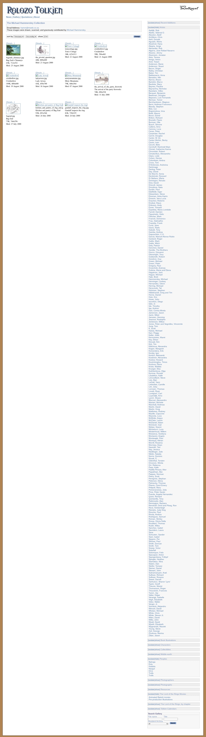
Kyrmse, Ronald (156, 373)
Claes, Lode (154, 156)
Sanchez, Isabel (156, 528)
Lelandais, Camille (157, 384)
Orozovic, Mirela (156, 463)
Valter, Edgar (154, 595)
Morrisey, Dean (155, 445)
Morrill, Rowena (156, 443)
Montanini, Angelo (157, 436)
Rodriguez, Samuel (157, 517)
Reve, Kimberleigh (157, 508)
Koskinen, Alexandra (158, 357)
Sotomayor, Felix (156, 552)
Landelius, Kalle (156, 375)
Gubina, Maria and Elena (160, 270)
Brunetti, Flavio (155, 120)
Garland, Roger (155, 239)
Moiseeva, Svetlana (157, 434)
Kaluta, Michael (155, 331)
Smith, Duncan (155, 543)
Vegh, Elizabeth (155, 599)
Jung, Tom (153, 326)
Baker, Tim (153, 73)
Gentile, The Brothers (158, 250)
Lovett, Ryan (154, 391)
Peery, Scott (154, 476)
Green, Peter (154, 263)
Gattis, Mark (154, 241)
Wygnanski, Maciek (157, 626)
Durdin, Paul (154, 189)
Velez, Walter (154, 602)
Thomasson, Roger (157, 588)
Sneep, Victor (155, 548)
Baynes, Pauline (156, 86)
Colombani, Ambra (157, 160)
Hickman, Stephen (157, 290)
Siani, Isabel (154, 537)
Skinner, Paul (154, 541)
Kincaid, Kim (154, 342)
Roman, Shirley (155, 519)
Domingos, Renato (157, 180)
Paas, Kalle (154, 467)
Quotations (26, 17)
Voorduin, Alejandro (157, 606)
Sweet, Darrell (155, 579)
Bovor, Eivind (154, 115)
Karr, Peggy (154, 333)
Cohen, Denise (155, 158)
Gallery (16, 17)
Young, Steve (154, 629)
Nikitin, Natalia (155, 454)
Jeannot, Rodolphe (157, 319)
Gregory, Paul (155, 266)
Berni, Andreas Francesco (160, 104)
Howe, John (154, 299)
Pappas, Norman (156, 474)
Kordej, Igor (154, 353)
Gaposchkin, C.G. (156, 234)
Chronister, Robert (157, 151)
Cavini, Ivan (154, 142)
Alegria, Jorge (155, 46)
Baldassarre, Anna (157, 75)
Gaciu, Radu (154, 227)
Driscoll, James (155, 185)
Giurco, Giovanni (156, 252)
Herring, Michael (156, 286)
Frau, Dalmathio (156, 221)
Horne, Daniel (155, 295)
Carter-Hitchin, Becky (158, 140)
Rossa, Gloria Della (157, 521)
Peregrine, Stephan (157, 478)
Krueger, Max (155, 369)
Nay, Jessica (154, 449)
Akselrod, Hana (155, 44)
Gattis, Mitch (154, 243)
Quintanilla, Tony (156, 499)
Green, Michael (155, 261)
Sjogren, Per (154, 539)
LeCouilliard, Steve (157, 378)
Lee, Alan (153, 380)
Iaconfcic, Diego (156, 301)
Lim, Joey (153, 387)
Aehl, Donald (154, 39)
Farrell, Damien (155, 212)
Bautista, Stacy (155, 84)
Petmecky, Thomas (157, 483)
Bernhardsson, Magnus (159, 102)
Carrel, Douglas (156, 136)
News (8, 17)
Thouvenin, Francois (158, 591)
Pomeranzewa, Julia (158, 490)
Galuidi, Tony (154, 230)
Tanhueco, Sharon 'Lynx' (159, 582)
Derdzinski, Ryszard (157, 176)
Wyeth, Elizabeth (156, 624)
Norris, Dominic (155, 456)
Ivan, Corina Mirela (157, 310)
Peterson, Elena (156, 481)
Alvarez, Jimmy (155, 53)
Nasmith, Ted (154, 447)
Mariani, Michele (156, 402)
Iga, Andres (154, 308)
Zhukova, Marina (156, 633)
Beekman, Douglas (157, 95)
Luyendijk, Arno (155, 396)
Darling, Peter (155, 169)
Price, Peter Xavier (157, 492)
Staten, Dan (154, 564)
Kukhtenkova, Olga (157, 371)
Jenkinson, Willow (156, 322)
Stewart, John (155, 570)
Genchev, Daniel (156, 248)
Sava (151, 532)
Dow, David (154, 183)
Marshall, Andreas (157, 405)
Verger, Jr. (153, 604)
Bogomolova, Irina (157, 111)
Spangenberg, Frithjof (158, 557)
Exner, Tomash (155, 207)
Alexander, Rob (155, 48)
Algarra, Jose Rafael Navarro (161, 50)
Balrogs (152, 662)
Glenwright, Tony (156, 254)
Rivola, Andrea (155, 514)
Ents (151, 664)
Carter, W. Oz (155, 138)
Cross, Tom (154, 162)
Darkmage (153, 167)
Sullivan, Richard (156, 575)
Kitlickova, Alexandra (158, 346)
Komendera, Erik (156, 351)
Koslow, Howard (156, 360)
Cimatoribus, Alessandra (159, 154)
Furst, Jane (154, 225)
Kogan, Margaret (156, 348)
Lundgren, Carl (155, 393)
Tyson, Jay (153, 593)
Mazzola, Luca (155, 416)
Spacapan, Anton (156, 555)
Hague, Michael (156, 275)
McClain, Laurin (156, 420)
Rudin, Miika (154, 526)
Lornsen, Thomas (156, 389)
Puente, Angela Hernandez (161, 494)
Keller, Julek (154, 335)
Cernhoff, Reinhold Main (159, 147)
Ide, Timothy (154, 306)
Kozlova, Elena (155, 364)
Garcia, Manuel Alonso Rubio (161, 236)
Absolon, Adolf (155, 35)
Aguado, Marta (155, 41)
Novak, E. (153, 458)
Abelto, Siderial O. (157, 33)
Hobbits (152, 666)
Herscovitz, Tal (155, 288)
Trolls (151, 673)
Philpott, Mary (155, 487)
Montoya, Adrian (156, 440)
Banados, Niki (155, 77)
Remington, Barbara (158, 503)
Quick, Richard (155, 496)
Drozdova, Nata (156, 187)
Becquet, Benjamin (157, 93)
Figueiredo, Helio (156, 214)
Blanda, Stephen (156, 106)
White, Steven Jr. (156, 615)
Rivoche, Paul (155, 512)
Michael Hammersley (76, 30)
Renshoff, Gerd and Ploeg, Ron (163, 505)
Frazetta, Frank (155, 223)
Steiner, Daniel (155, 568)
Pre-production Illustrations (161, 699)
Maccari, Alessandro (158, 400)
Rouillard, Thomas (157, 523)
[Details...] (10, 43)
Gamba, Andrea (156, 232)
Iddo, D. (152, 304)
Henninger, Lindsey (157, 281)
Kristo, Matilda (155, 366)
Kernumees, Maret (157, 337)
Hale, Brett (153, 277)
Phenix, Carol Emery (158, 485)
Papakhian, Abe (156, 472)
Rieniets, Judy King (157, 510)
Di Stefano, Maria (156, 178)
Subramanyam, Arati (158, 573)
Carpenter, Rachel (157, 133)
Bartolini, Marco (156, 82)
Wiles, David (154, 617)
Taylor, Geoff (154, 584)
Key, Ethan (153, 340)
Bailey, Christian (156, 71)
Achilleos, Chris (155, 37)
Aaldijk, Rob (154, 30)
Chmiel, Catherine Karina (160, 149)
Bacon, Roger (155, 68)
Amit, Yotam (154, 62)
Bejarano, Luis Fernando (160, 98)
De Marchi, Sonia (156, 174)
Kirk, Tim (152, 344)
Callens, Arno (154, 127)
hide (157, 27)
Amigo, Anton (154, 59)
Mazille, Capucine (156, 413)
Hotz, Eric (153, 297)
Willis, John (154, 620)
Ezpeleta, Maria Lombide (160, 210)
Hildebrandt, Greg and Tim (160, 292)
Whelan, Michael (156, 611)
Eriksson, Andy (155, 205)
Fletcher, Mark (155, 216)
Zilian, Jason (154, 635)
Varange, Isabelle (156, 597)
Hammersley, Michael (158, 279)
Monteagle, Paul (156, 438)
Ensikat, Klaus (155, 203)
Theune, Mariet (155, 586)
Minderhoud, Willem (157, 431)
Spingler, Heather (156, 559)
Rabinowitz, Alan (156, 501)
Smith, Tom (154, 546)
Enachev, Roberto (157, 201)
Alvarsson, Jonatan (157, 55)
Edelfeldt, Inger (155, 192)
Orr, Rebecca (154, 465)
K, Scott (152, 328)
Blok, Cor (153, 109)
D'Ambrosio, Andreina (158, 165)
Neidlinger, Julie (156, 452)
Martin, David (154, 407)
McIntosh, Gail (155, 425)
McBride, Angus (156, 418)
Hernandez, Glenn (157, 284)
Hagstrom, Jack (156, 272)
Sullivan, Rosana (156, 577)
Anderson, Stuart (156, 66)
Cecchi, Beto (154, 145)
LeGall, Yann (154, 382)
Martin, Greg (154, 409)
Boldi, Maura (154, 113)
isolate (151, 23)
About (37, 17)
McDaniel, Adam (156, 422)
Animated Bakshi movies (159, 697)
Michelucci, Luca (156, 429)
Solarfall (152, 550)
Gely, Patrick (154, 245)
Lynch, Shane (155, 398)
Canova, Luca (155, 129)
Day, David (153, 171)
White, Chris (154, 613)
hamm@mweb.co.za (30, 28)
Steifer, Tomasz (155, 566)
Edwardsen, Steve (157, 194)
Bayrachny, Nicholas (158, 89)
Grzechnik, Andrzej (157, 268)
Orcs (151, 671)
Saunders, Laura (156, 530)
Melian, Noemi (155, 427)
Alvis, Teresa (154, 57)
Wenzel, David (155, 608)
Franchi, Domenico (157, 219)
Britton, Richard (155, 118)
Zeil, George (154, 631)
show (157, 23)
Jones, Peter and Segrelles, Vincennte (166, 324)
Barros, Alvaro (155, 80)
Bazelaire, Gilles (156, 91)
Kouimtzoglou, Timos (158, 362)
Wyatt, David (154, 622)
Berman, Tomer (155, 100)
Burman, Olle (154, 122)
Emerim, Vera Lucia (157, 198)
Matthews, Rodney (157, 411)
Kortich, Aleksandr (157, 355)
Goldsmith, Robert (157, 257)
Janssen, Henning (157, 317)
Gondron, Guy (155, 259)
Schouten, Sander (157, 534)
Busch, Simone (155, 124)
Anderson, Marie (156, 64)
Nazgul (152, 669)
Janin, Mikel (154, 315)
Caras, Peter (154, 131)
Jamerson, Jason (156, 313)
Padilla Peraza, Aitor (157, 470)
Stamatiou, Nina (156, 561)
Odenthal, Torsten (157, 461)
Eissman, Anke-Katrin (158, 196)
